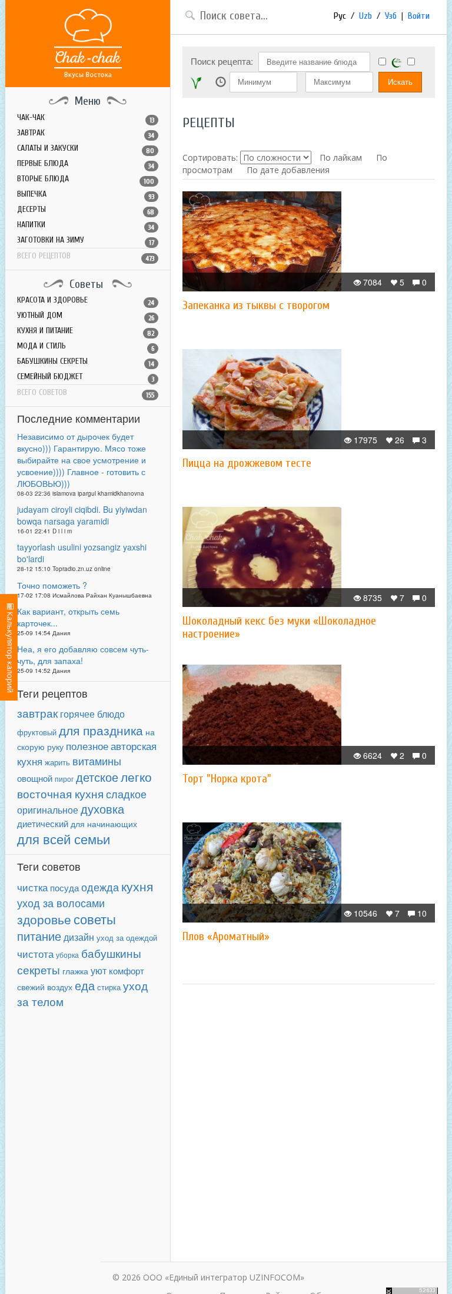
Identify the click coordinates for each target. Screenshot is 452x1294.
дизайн (79, 937)
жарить (57, 762)
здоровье (44, 919)
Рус (340, 16)
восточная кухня (60, 793)
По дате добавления (288, 169)
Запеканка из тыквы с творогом (256, 305)
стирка (109, 987)
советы (95, 919)
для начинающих (104, 824)
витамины (96, 761)
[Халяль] (396, 62)
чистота (35, 954)
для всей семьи (63, 839)
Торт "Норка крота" (226, 778)
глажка (75, 971)
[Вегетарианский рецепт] (196, 82)
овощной (34, 778)
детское (97, 776)
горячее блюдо (92, 714)
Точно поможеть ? (52, 585)
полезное (87, 746)
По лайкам (341, 157)
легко (136, 776)
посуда (64, 887)
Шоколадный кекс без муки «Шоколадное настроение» (279, 627)
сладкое (126, 793)
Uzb (365, 16)
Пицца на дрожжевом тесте (246, 463)
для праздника (101, 730)
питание (39, 936)
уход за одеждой (127, 937)
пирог (64, 779)
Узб (391, 16)
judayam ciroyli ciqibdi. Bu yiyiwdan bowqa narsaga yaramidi (82, 515)
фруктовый (36, 732)
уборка (67, 955)
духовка (102, 809)
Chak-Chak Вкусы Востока (88, 43)
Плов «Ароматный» (226, 936)
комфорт (126, 970)
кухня (137, 886)
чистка (32, 887)
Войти (419, 16)
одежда (100, 887)
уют (99, 970)
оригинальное (47, 809)
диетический (42, 823)
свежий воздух (44, 987)
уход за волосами (61, 902)
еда (85, 985)
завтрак (37, 713)
